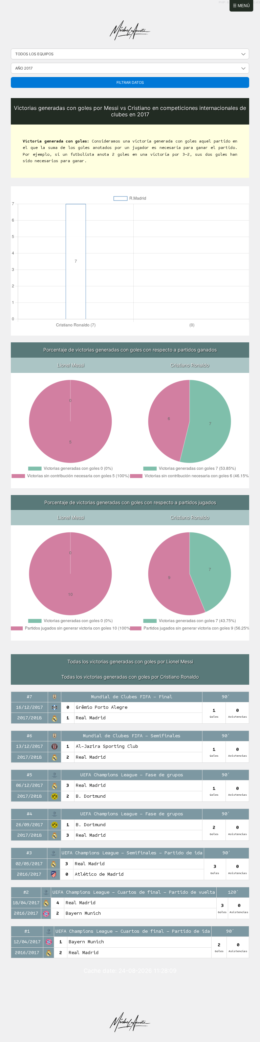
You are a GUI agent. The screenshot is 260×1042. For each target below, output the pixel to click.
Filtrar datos (130, 82)
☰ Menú (241, 5)
